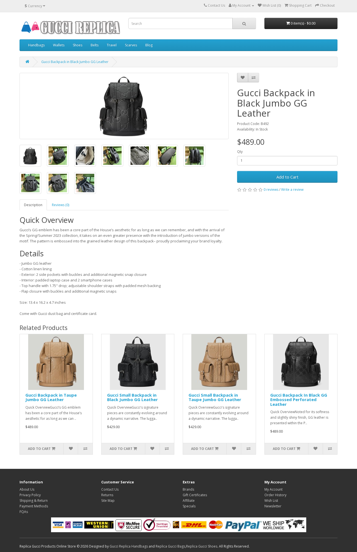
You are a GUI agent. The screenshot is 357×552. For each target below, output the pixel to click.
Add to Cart (287, 177)
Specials (189, 506)
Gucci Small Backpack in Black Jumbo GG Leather (132, 397)
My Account (273, 489)
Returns (107, 495)
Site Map (108, 500)
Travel (112, 45)
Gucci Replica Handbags (129, 546)
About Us (27, 489)
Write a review (292, 189)
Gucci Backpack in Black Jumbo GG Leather (74, 61)
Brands (188, 489)
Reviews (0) (60, 205)
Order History (275, 495)
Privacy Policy (30, 495)
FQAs (24, 511)
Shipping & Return (34, 500)
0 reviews (271, 189)
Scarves (131, 45)
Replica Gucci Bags (170, 546)
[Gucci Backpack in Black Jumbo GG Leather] (124, 106)
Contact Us (110, 489)
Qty (240, 151)
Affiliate (189, 500)
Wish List (271, 500)
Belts (94, 45)
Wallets (58, 45)
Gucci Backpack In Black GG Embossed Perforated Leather (298, 399)
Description (33, 205)
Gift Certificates (195, 495)
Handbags (36, 45)
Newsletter (272, 506)
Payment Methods (34, 506)
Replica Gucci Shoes (201, 546)
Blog (149, 45)
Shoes (77, 45)
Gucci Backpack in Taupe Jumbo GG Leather (51, 397)
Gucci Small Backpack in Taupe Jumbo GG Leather (215, 397)
